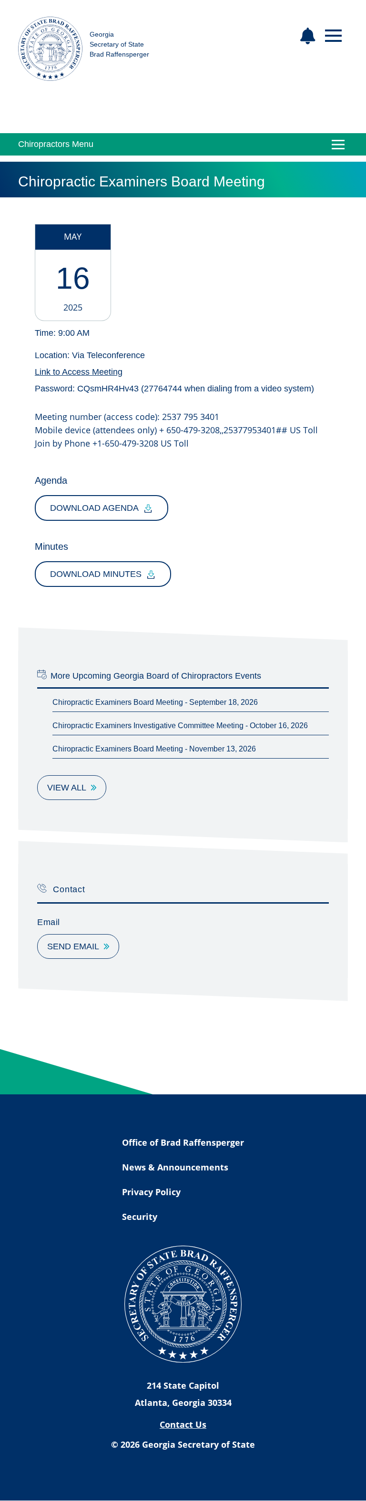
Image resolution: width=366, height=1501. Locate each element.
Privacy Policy (151, 1192)
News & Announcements (175, 1167)
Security (139, 1216)
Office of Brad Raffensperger (183, 1142)
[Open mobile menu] (333, 36)
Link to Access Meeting (78, 372)
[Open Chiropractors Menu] (338, 144)
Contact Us (183, 1424)
